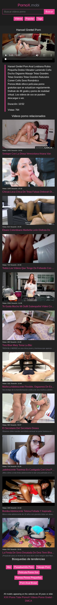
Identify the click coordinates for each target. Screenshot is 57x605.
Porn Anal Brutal (28, 583)
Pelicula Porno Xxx (28, 572)
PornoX (28, 5)
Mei (9, 567)
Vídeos (18, 18)
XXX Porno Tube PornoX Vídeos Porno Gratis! (28, 597)
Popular (30, 18)
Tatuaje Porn (43, 567)
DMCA (28, 601)
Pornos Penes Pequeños (28, 577)
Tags (39, 18)
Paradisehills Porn (23, 567)
